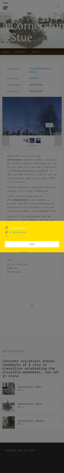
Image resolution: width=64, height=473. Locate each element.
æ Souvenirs (17, 232)
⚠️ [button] (6, 235)
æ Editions (17, 227)
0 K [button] (32, 244)
